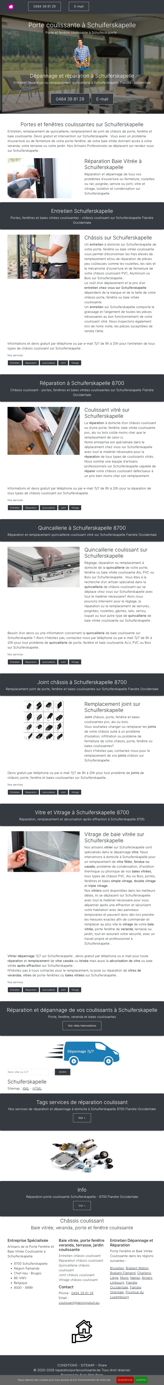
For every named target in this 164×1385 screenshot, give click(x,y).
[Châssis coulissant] (11, 6)
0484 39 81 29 (44, 6)
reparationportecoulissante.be (78, 1370)
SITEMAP (88, 1365)
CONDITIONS (67, 1365)
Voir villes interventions (82, 1025)
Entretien (15, 362)
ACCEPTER (141, 1380)
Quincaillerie (48, 362)
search (62, 1072)
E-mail (79, 6)
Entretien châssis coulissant (80, 1256)
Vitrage (75, 362)
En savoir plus (125, 1380)
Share (102, 1365)
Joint (63, 362)
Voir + (82, 1117)
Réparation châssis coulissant (81, 1260)
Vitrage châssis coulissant (78, 1280)
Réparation (31, 362)
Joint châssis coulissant (76, 1275)
